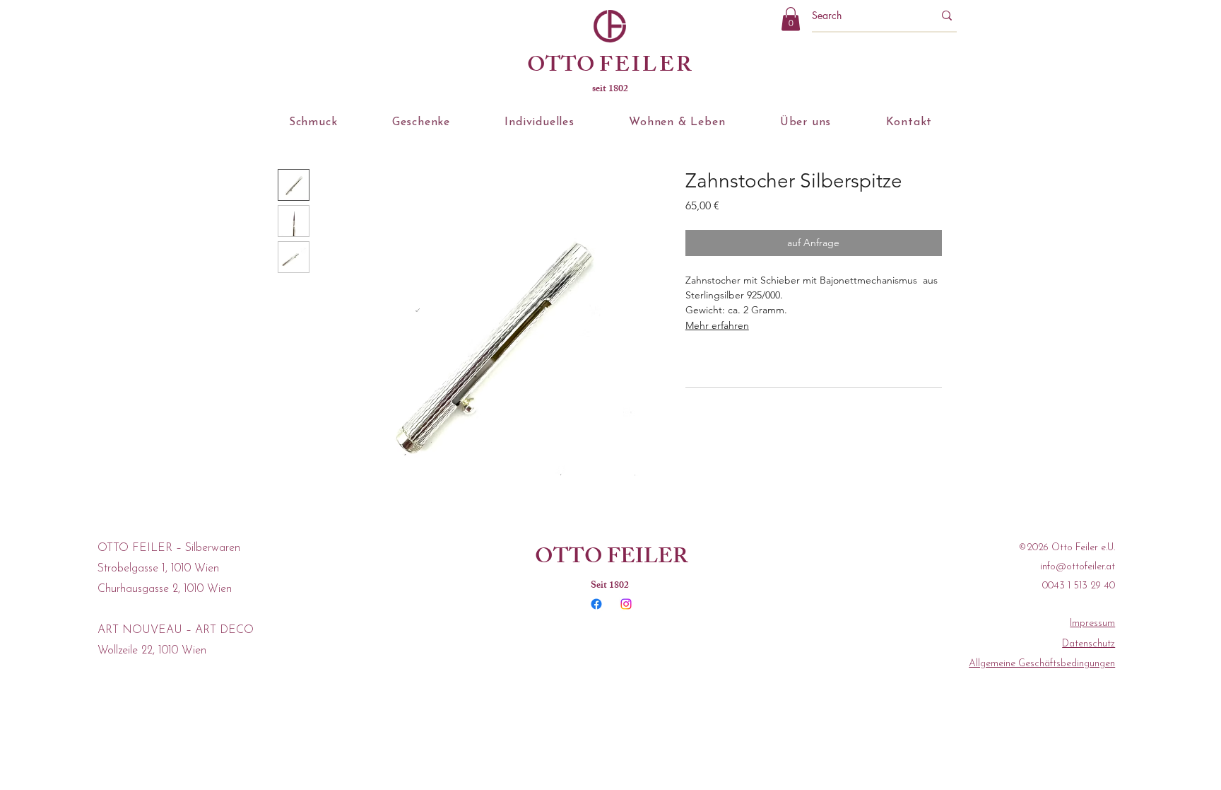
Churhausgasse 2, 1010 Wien (165, 589)
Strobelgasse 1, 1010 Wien (158, 568)
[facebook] (596, 604)
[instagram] (626, 604)
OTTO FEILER (611, 558)
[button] (791, 18)
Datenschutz (1088, 644)
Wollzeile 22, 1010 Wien (152, 650)
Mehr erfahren (717, 325)
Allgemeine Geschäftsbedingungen (1042, 663)
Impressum (1092, 623)
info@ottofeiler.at (1077, 567)
